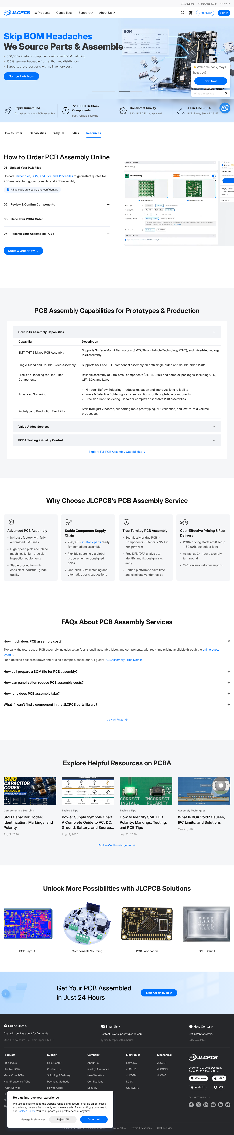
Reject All (63, 1119)
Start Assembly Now (159, 992)
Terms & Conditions (141, 1128)
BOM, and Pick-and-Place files (52, 176)
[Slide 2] (130, 91)
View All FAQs (115, 719)
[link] (117, 58)
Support (84, 12)
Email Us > (113, 1026)
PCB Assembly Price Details (123, 660)
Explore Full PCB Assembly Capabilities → (117, 451)
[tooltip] (210, 75)
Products (44, 12)
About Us (105, 12)
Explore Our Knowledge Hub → (117, 845)
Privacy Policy (118, 1128)
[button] (57, 167)
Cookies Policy (164, 1128)
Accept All (94, 1119)
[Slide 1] (103, 91)
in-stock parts (91, 542)
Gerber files (22, 176)
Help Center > (203, 1026)
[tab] (15, 133)
